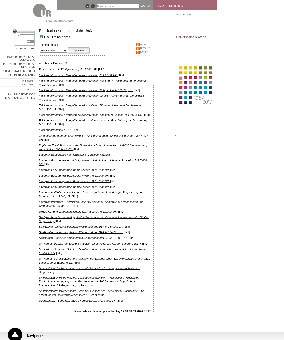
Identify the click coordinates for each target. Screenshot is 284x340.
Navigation (35, 336)
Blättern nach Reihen (20, 98)
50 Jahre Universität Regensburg (21, 58)
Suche (31, 89)
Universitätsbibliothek (19, 71)
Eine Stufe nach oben (57, 37)
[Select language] (87, 6)
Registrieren (26, 84)
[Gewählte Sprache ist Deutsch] (93, 6)
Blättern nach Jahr (21, 93)
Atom (143, 44)
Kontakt (161, 6)
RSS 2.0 (145, 52)
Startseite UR (25, 48)
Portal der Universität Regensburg (19, 65)
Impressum (176, 6)
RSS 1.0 (145, 48)
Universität (183, 14)
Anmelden (27, 80)
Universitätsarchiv (21, 75)
